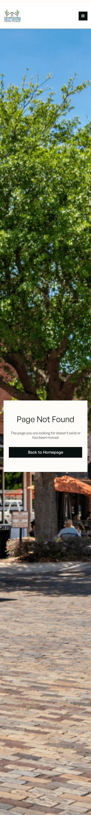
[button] (83, 16)
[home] (14, 16)
